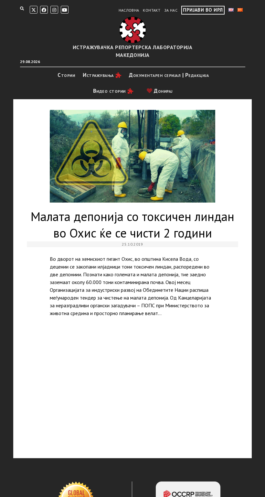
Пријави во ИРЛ (203, 10)
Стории (66, 75)
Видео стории (109, 90)
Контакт (151, 10)
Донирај (163, 90)
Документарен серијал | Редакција (169, 75)
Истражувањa (98, 75)
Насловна (129, 10)
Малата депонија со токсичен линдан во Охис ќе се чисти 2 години (132, 156)
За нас (170, 10)
